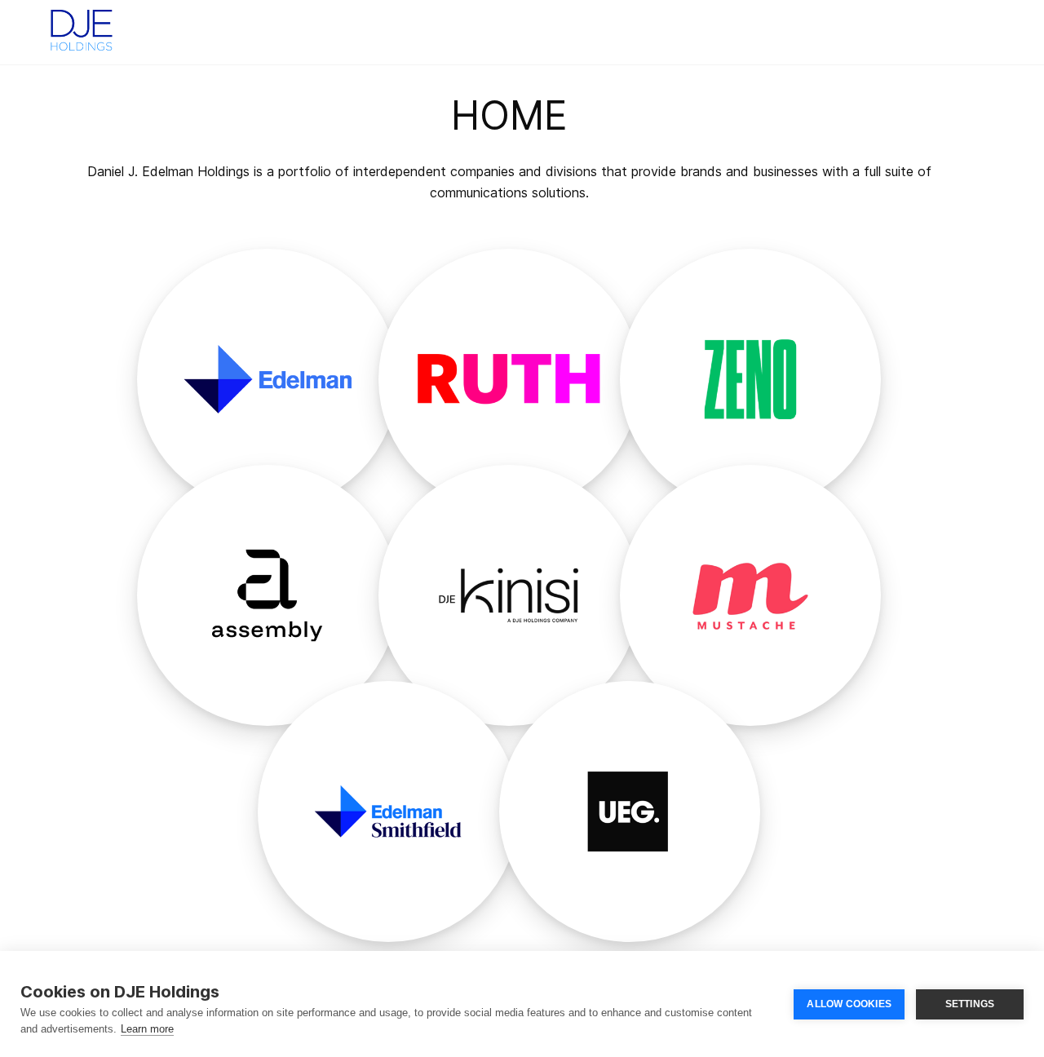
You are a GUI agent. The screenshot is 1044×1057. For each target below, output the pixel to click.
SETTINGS (970, 1004)
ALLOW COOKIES (849, 1004)
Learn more (147, 1029)
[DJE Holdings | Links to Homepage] (81, 28)
